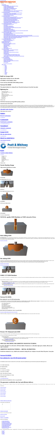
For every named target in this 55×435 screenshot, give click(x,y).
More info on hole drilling (3, 240)
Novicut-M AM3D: (5, 355)
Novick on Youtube (3, 396)
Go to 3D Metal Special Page (4, 378)
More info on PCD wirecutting (10, 341)
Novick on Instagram (3, 391)
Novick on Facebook (3, 387)
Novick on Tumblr (2, 394)
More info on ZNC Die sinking (4, 263)
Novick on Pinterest (3, 393)
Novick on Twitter (2, 390)
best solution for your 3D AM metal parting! (13, 358)
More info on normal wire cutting (8, 285)
